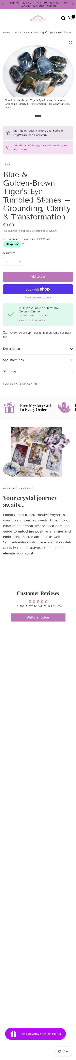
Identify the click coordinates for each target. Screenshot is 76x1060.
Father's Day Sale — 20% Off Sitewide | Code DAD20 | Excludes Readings (38, 4)
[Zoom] (70, 43)
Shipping (24, 230)
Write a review (38, 617)
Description (11, 349)
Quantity (9, 252)
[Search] (63, 18)
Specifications (13, 360)
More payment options (38, 297)
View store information (32, 320)
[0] (70, 18)
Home (6, 32)
